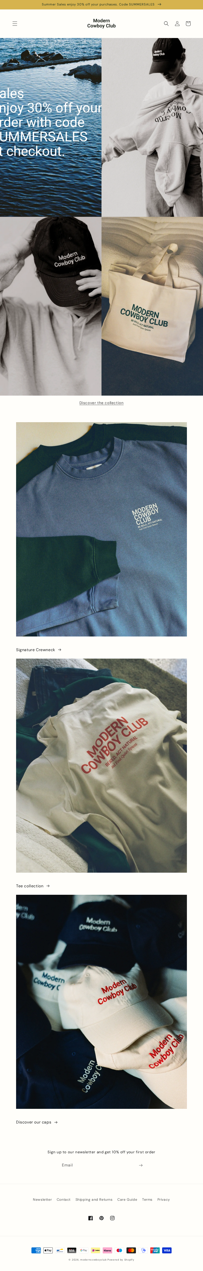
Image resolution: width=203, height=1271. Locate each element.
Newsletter (42, 1199)
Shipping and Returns (94, 1199)
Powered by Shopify (120, 1259)
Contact (64, 1199)
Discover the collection (101, 402)
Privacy (163, 1199)
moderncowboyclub (93, 1259)
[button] (14, 23)
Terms (147, 1199)
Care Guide (127, 1199)
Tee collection (29, 886)
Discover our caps (33, 1122)
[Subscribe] (140, 1165)
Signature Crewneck (35, 649)
